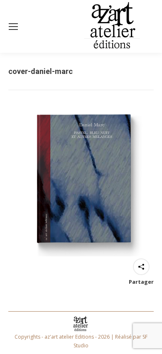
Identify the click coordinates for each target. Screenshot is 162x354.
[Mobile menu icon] (13, 27)
